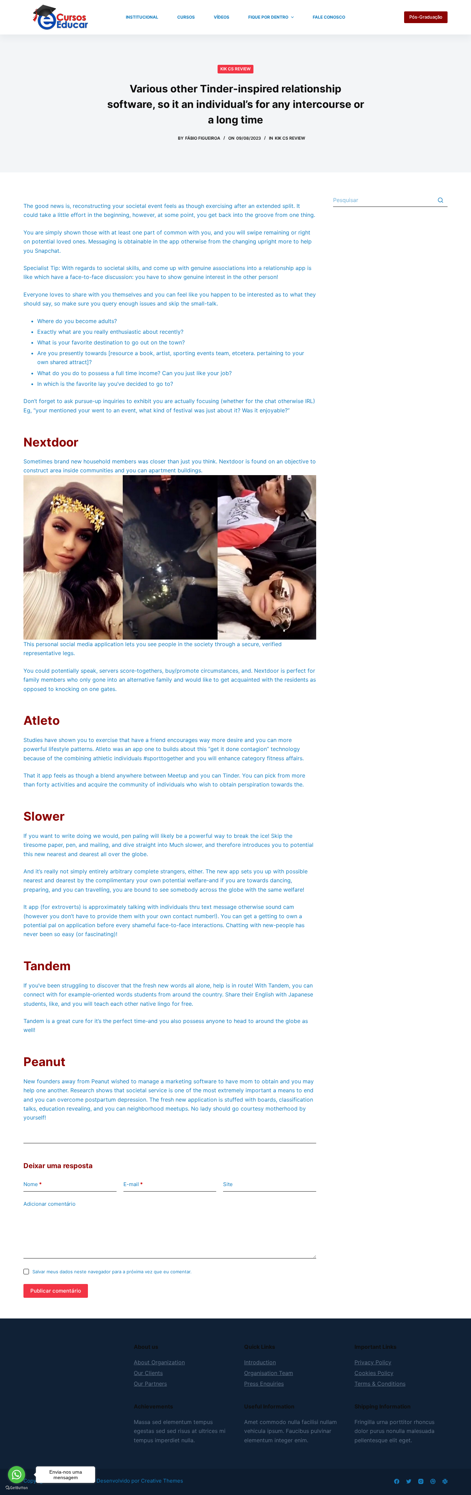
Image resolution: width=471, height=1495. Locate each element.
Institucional (142, 17)
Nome (32, 1184)
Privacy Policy (372, 1362)
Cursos (186, 17)
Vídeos (221, 17)
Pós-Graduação (425, 17)
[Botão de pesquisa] (441, 200)
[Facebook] (396, 1481)
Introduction (260, 1362)
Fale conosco (329, 17)
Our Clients (148, 1372)
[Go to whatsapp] (16, 1474)
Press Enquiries (264, 1383)
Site (228, 1184)
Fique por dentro (268, 17)
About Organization (159, 1362)
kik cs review (235, 68)
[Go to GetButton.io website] (17, 1488)
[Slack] (445, 1481)
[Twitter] (408, 1481)
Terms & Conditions (379, 1383)
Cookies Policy (373, 1372)
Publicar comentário (55, 1290)
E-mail (133, 1184)
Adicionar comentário (49, 1204)
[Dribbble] (432, 1481)
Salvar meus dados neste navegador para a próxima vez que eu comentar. (112, 1271)
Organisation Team (268, 1372)
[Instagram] (420, 1481)
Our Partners (150, 1383)
